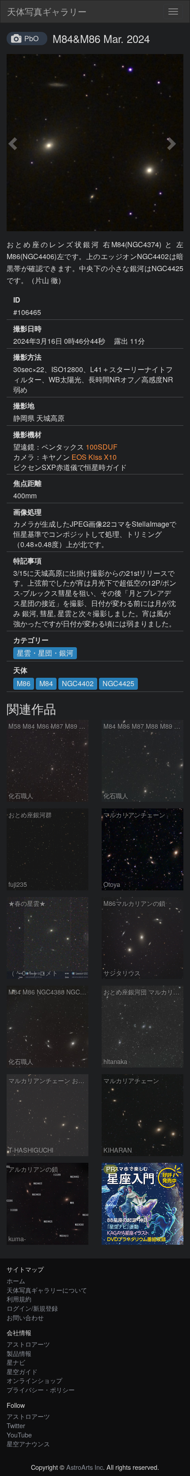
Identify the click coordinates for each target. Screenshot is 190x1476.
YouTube (19, 1434)
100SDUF (102, 447)
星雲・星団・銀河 (45, 653)
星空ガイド (22, 1371)
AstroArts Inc (84, 1467)
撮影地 (23, 406)
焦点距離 (27, 483)
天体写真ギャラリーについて (47, 1289)
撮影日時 (27, 329)
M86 (23, 683)
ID (16, 300)
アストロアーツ (28, 1343)
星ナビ (16, 1362)
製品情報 (19, 1353)
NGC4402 (78, 683)
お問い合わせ (25, 1317)
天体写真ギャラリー (47, 11)
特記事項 (27, 561)
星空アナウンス (28, 1443)
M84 (46, 683)
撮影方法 (27, 357)
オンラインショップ (34, 1380)
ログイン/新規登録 (32, 1308)
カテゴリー (31, 640)
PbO (31, 38)
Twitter (16, 1425)
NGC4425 (118, 683)
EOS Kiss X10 (94, 457)
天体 (20, 670)
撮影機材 (27, 434)
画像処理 (27, 512)
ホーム (16, 1280)
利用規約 (19, 1298)
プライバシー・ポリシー (41, 1389)
